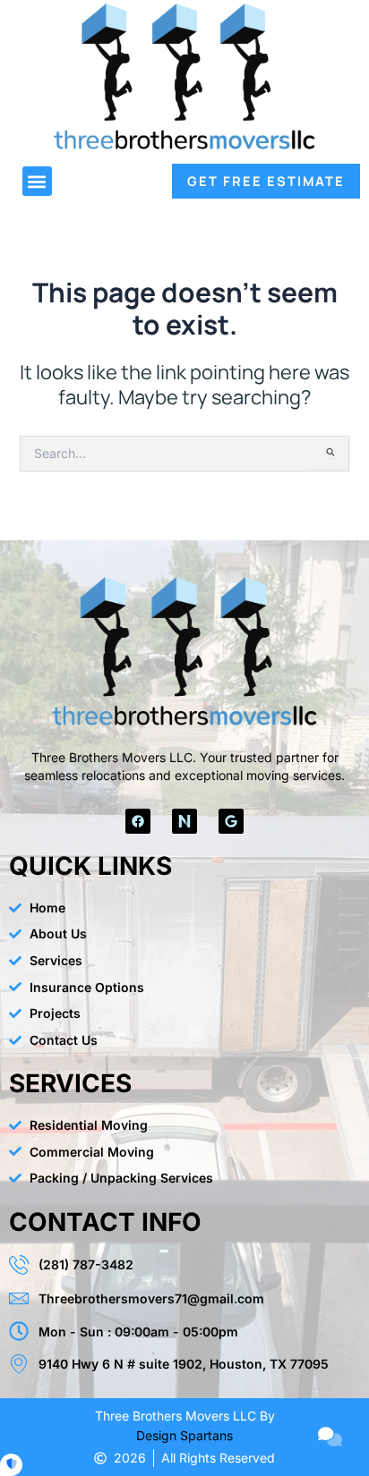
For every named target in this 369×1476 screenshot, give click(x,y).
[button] (37, 181)
